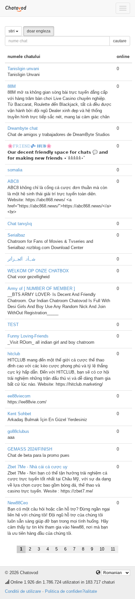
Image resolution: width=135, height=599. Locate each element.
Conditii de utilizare (23, 591)
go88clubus (18, 431)
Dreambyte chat (23, 128)
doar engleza (38, 31)
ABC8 (13, 181)
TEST (13, 324)
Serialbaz (16, 235)
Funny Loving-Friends (28, 336)
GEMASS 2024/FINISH (30, 449)
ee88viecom (19, 396)
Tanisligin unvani (23, 68)
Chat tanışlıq (20, 223)
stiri (12, 31)
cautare (119, 41)
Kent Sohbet (19, 413)
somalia (15, 169)
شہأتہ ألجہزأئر (21, 259)
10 (102, 549)
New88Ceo (18, 502)
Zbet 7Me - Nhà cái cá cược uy (38, 466)
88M (12, 86)
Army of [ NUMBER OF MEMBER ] (41, 288)
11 (113, 549)
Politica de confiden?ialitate (71, 591)
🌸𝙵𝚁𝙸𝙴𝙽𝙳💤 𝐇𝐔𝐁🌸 (29, 146)
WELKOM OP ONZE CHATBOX (38, 270)
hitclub (14, 353)
